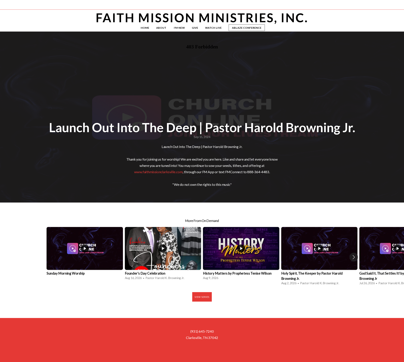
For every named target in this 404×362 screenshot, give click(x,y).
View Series (202, 296)
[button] (354, 257)
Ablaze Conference (246, 27)
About (161, 27)
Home (145, 27)
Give (195, 27)
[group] (85, 254)
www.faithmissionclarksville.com (158, 172)
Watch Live (213, 27)
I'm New (179, 27)
